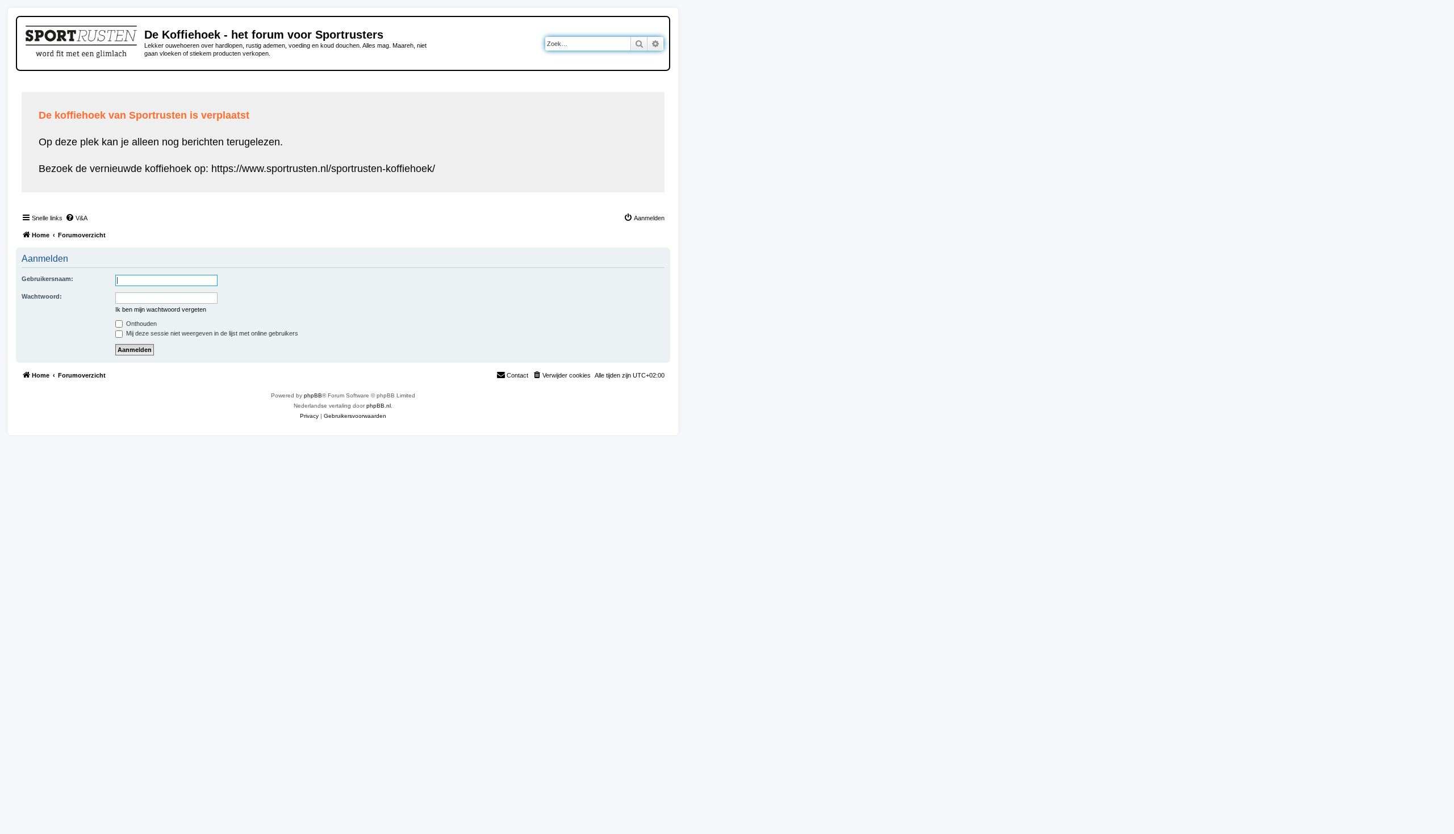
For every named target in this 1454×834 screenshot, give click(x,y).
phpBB (313, 395)
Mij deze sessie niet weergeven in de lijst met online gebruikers (211, 333)
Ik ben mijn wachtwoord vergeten (160, 309)
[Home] (82, 40)
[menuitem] (76, 218)
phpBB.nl (378, 406)
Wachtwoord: (42, 296)
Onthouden (140, 323)
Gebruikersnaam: (47, 278)
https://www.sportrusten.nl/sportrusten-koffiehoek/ (323, 168)
